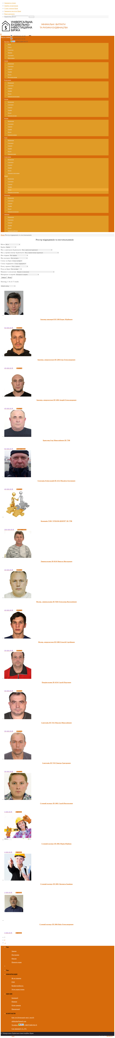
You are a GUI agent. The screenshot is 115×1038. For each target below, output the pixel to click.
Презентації (16, 1009)
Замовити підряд (10, 3)
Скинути (3, 277)
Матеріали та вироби (8, 274)
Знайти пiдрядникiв (11, 6)
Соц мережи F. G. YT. (19, 1029)
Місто (3, 244)
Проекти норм (16, 962)
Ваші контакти (9, 14)
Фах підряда (5, 255)
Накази (14, 958)
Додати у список (21, 449)
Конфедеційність (17, 986)
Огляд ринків (16, 1005)
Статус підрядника (7, 263)
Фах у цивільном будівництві (11, 250)
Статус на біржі (6, 261)
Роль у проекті (6, 266)
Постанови (15, 955)
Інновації (15, 998)
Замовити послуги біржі (12, 11)
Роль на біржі (5, 269)
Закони (14, 951)
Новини (14, 1002)
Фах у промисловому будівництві (12, 253)
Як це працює (16, 978)
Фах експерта (5, 258)
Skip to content (6, 37)
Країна (3, 247)
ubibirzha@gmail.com (19, 1021)
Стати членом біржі (11, 8)
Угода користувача (18, 989)
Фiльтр (9, 277)
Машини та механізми (8, 272)
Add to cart (19, 328)
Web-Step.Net (109, 1036)
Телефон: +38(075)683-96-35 (24, 1025)
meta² (13, 1036)
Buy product (19, 812)
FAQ (13, 982)
